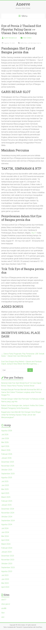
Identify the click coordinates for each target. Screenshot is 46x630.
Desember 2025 (7, 462)
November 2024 (7, 513)
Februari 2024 (6, 548)
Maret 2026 (5, 450)
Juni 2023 (5, 579)
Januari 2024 (6, 552)
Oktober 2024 (6, 517)
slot (2, 617)
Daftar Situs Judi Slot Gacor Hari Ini (30, 43)
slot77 (3, 600)
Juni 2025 (5, 485)
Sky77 (33, 233)
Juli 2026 (4, 434)
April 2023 (5, 587)
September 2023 (8, 567)
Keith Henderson (10, 38)
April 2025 (5, 493)
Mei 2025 (5, 489)
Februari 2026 (6, 454)
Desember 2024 (7, 509)
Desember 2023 (7, 556)
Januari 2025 (6, 505)
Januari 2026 (6, 458)
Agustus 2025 (6, 477)
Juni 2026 (5, 438)
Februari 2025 (6, 501)
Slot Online (27, 38)
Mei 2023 (5, 583)
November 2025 (7, 466)
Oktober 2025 (6, 470)
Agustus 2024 (6, 524)
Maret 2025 (5, 497)
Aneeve (23, 4)
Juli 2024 (4, 528)
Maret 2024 (5, 544)
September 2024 (8, 520)
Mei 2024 (5, 536)
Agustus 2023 (6, 571)
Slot (2, 613)
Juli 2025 (4, 481)
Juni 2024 (5, 532)
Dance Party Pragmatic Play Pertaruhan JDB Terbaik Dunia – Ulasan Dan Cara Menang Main (22, 355)
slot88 (3, 608)
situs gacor (5, 604)
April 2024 (5, 540)
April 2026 (5, 446)
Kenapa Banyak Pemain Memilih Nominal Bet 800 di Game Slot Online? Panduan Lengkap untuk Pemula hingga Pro (21, 392)
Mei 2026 (5, 442)
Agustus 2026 (6, 431)
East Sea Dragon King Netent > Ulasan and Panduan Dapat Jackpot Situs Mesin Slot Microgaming (21, 362)
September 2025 (8, 474)
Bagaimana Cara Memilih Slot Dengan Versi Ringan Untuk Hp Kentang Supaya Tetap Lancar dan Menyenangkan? (21, 414)
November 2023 (7, 560)
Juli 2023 (4, 575)
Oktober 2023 (6, 564)
